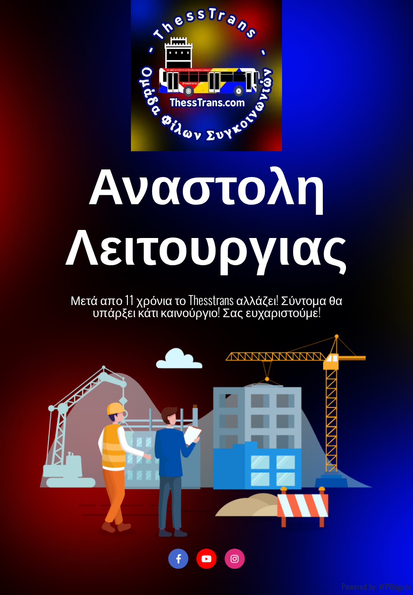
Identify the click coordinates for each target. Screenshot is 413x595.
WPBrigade (395, 586)
